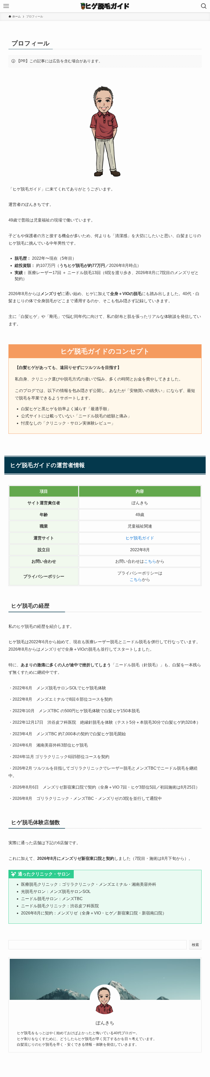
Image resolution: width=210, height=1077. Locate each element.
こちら (150, 561)
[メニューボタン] (6, 6)
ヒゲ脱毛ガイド (139, 538)
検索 (195, 945)
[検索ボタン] (204, 6)
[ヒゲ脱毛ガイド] (105, 6)
